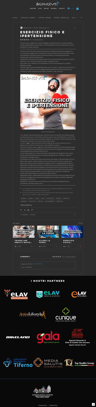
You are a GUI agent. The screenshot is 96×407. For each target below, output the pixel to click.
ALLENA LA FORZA (44, 241)
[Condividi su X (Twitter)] (24, 210)
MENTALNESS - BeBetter (28, 17)
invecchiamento (50, 198)
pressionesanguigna (49, 201)
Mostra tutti (80, 223)
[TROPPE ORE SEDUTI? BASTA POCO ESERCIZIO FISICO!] (23, 232)
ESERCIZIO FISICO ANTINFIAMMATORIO (71, 241)
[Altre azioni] (75, 28)
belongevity (23, 198)
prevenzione (66, 198)
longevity (37, 198)
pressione (40, 201)
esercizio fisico (32, 201)
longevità (31, 198)
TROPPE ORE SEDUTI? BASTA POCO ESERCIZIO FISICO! (23, 241)
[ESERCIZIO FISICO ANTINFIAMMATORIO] (72, 232)
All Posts (15, 17)
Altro (73, 17)
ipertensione (59, 201)
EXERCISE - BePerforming (61, 17)
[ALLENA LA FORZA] (48, 232)
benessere (58, 198)
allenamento (24, 201)
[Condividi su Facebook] (21, 210)
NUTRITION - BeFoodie (44, 17)
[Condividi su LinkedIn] (28, 210)
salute (42, 198)
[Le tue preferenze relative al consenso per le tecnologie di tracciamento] (93, 404)
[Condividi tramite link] (32, 210)
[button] (77, 8)
